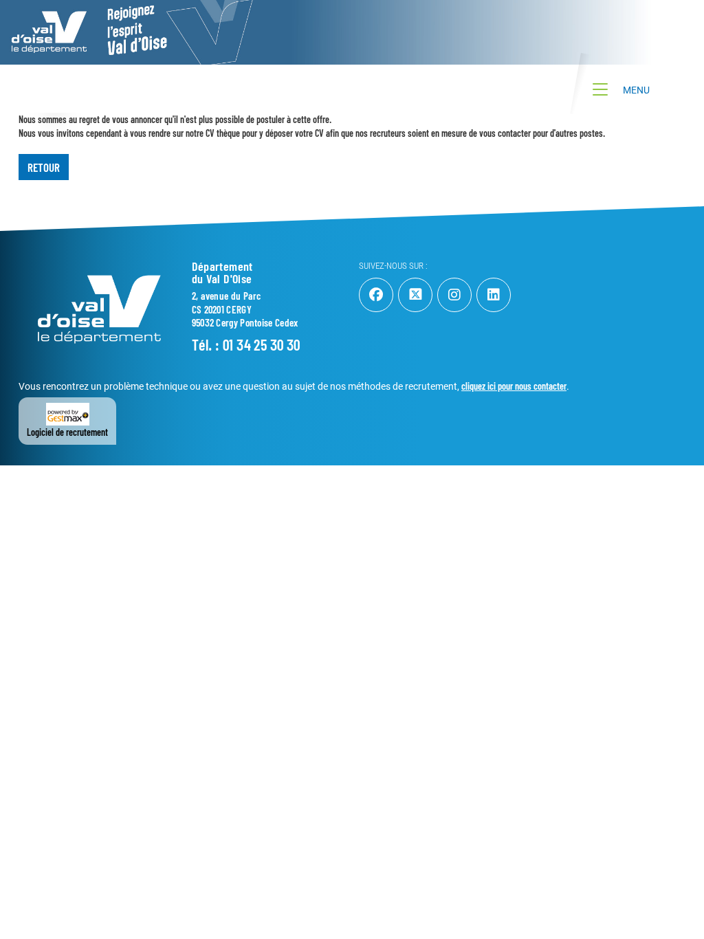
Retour (44, 167)
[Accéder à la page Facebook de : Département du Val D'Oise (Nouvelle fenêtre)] (376, 295)
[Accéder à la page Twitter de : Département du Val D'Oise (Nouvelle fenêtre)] (415, 295)
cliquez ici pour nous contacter (513, 386)
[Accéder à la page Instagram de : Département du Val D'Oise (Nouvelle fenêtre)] (454, 295)
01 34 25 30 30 (261, 344)
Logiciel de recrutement (67, 432)
